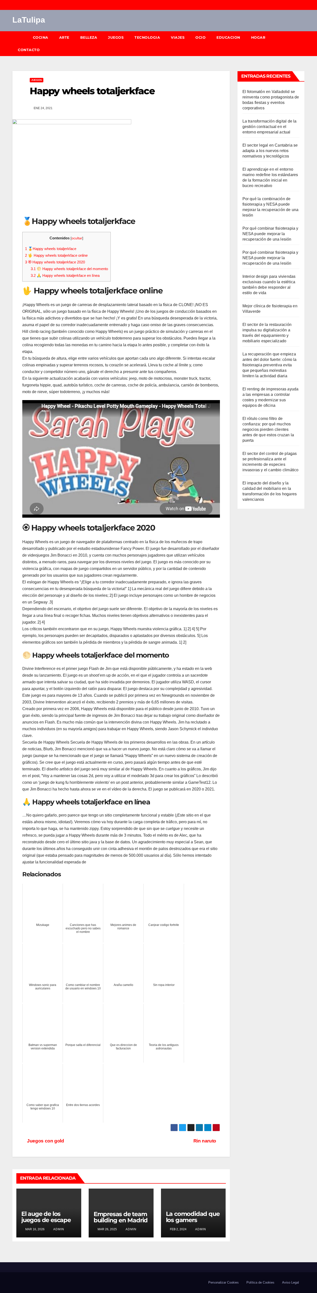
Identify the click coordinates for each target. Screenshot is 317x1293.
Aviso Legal (290, 1282)
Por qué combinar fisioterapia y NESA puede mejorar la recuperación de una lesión (270, 233)
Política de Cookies (260, 1282)
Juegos (116, 37)
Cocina (40, 37)
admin (58, 1229)
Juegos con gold (45, 1140)
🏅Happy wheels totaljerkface (50, 249)
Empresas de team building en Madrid (121, 1217)
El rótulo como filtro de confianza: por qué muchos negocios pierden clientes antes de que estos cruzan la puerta (268, 429)
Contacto (29, 50)
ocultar (77, 238)
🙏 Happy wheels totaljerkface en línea (65, 275)
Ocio (200, 37)
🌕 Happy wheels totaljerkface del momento (69, 269)
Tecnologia (147, 37)
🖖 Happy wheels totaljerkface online (56, 255)
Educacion (228, 37)
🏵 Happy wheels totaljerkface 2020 (55, 262)
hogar (258, 37)
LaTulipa (28, 19)
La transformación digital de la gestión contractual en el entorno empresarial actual (269, 126)
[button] (303, 43)
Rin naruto (204, 1140)
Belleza (88, 37)
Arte (64, 37)
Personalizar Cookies (223, 1282)
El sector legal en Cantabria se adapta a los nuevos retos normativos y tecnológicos (270, 150)
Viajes (178, 37)
